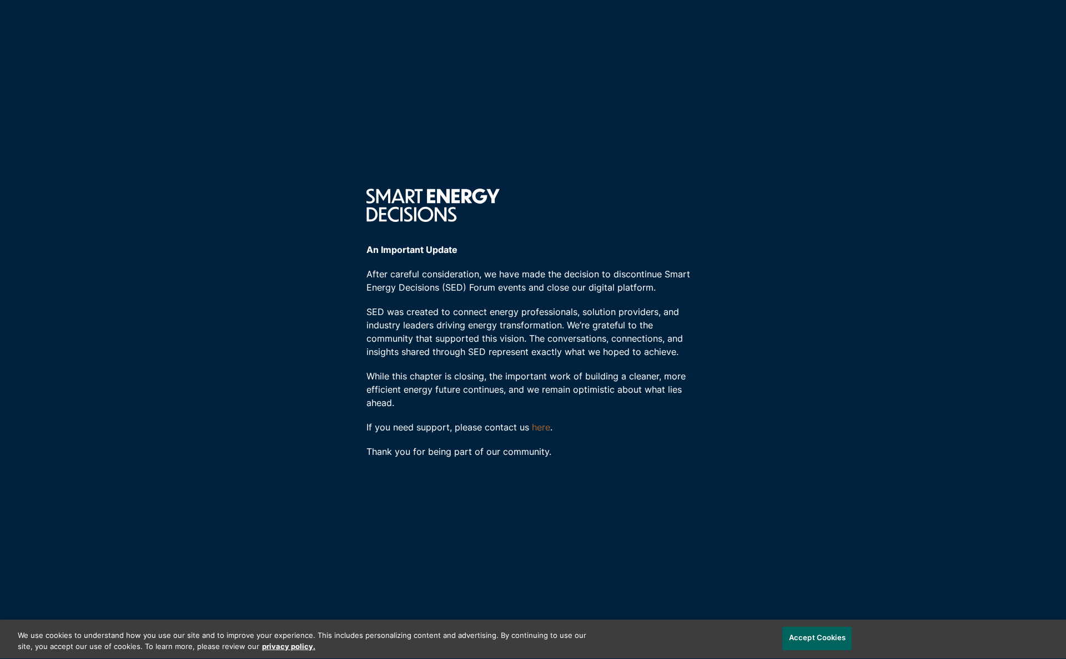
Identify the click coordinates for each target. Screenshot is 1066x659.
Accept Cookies (817, 638)
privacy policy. (288, 647)
